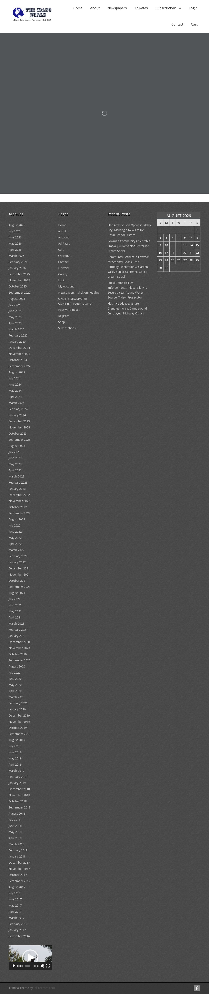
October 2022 (18, 507)
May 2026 (15, 243)
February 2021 (18, 630)
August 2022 (17, 519)
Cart (194, 24)
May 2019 (15, 758)
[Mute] (42, 966)
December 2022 (19, 495)
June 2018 (15, 826)
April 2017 (15, 911)
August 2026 (17, 225)
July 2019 (14, 746)
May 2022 (15, 538)
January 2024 (17, 415)
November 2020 (19, 648)
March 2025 (16, 329)
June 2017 (15, 899)
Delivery (63, 268)
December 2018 (19, 789)
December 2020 (19, 642)
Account (63, 237)
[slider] (27, 966)
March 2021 (16, 623)
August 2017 (17, 887)
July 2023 (14, 452)
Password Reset (69, 310)
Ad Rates (141, 8)
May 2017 (15, 905)
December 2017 (19, 862)
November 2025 (19, 280)
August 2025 (17, 299)
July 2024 (14, 378)
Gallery (62, 274)
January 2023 (17, 489)
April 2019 (15, 764)
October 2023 (18, 433)
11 (172, 245)
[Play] (14, 966)
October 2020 (18, 654)
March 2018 (16, 844)
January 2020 (17, 709)
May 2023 (15, 464)
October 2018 (18, 801)
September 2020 (19, 660)
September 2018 (19, 807)
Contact (177, 24)
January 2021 (17, 636)
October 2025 (18, 286)
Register (63, 316)
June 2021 (15, 605)
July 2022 (14, 525)
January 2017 (17, 930)
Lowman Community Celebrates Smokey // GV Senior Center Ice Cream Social (129, 246)
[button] (30, 957)
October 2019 (18, 728)
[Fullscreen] (48, 966)
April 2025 (15, 323)
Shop (61, 322)
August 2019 (17, 740)
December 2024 (19, 348)
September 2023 (19, 440)
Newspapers (117, 8)
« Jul (159, 277)
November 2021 (19, 574)
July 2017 (14, 893)
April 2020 (15, 691)
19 (178, 253)
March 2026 (16, 256)
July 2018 (14, 820)
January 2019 (17, 783)
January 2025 (17, 341)
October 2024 (18, 360)
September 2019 (19, 734)
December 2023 (19, 421)
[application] (30, 957)
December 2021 (19, 568)
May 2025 (15, 317)
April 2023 (15, 470)
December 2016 (19, 936)
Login (193, 8)
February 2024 (18, 409)
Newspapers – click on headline (79, 292)
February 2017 (18, 924)
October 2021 (18, 581)
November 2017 (19, 869)
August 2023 (17, 446)
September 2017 (19, 881)
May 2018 (15, 832)
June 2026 (15, 237)
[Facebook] (197, 988)
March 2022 (16, 550)
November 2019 (19, 721)
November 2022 (19, 501)
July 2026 (14, 231)
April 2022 (15, 544)
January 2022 (17, 562)
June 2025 (15, 311)
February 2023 (18, 482)
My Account (66, 286)
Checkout (64, 256)
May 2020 (15, 685)
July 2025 (14, 305)
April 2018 (15, 838)
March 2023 (16, 476)
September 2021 (19, 587)
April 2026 (15, 250)
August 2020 (17, 666)
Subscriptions (166, 8)
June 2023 (15, 458)
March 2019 (16, 771)
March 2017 (16, 918)
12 (178, 245)
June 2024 (15, 384)
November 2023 (19, 427)
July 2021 (14, 599)
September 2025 (19, 292)
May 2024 (15, 390)
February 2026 (18, 262)
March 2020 (16, 697)
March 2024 (16, 403)
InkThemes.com (44, 988)
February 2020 (18, 703)
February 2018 (18, 850)
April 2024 (15, 397)
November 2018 (19, 795)
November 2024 (19, 354)
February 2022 (18, 556)
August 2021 (17, 593)
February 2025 (18, 335)
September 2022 (19, 513)
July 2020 (14, 672)
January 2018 (17, 856)
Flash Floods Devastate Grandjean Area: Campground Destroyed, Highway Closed (127, 308)
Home (77, 8)
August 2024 (17, 372)
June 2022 (15, 531)
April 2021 (15, 617)
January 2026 (17, 268)
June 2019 (15, 752)
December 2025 (19, 274)
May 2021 (15, 611)
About (95, 8)
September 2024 (19, 366)
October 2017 (18, 875)
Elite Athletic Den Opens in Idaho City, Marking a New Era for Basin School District (129, 230)
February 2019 (18, 777)
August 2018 (17, 813)
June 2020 (15, 679)
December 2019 (19, 715)
